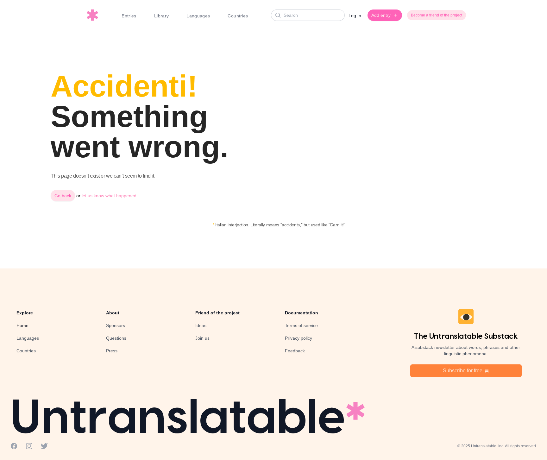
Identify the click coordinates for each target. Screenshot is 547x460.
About (112, 312)
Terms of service (301, 325)
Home (22, 325)
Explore (24, 312)
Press (111, 350)
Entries (129, 15)
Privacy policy (298, 338)
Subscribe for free (462, 370)
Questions (116, 338)
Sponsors (115, 325)
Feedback (295, 350)
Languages (198, 15)
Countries (238, 15)
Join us (202, 338)
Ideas (200, 325)
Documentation (301, 312)
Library (161, 15)
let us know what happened (109, 195)
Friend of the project (217, 312)
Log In (355, 15)
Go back (62, 195)
